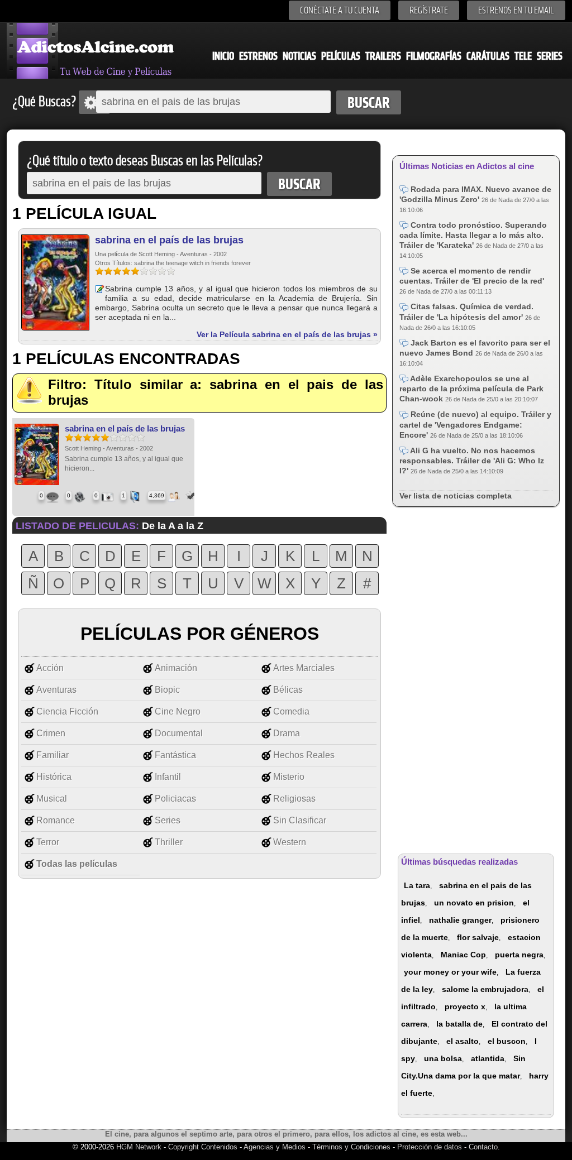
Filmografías (433, 56)
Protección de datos (429, 1147)
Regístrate (428, 10)
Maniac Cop (463, 954)
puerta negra (519, 954)
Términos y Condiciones (352, 1147)
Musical (51, 798)
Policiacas (175, 798)
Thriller (169, 842)
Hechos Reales (304, 755)
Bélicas (288, 689)
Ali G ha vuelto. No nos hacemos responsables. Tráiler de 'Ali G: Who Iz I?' (471, 460)
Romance (55, 820)
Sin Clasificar (299, 820)
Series (550, 56)
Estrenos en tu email (516, 10)
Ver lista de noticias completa (455, 495)
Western (289, 842)
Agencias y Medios (275, 1147)
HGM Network (138, 1147)
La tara (417, 885)
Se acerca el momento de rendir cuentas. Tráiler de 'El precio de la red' (471, 275)
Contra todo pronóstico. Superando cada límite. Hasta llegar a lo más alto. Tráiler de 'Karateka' (473, 235)
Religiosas (294, 798)
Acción (50, 668)
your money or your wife (450, 971)
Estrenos (258, 56)
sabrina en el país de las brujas (169, 240)
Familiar (52, 755)
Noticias (299, 56)
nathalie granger (460, 919)
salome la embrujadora (485, 989)
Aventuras (56, 689)
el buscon (507, 1041)
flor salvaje (478, 937)
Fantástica (175, 755)
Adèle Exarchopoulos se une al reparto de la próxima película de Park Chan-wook (471, 388)
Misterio (288, 777)
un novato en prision (474, 902)
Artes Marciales (304, 668)
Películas (340, 56)
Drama (286, 733)
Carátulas (487, 56)
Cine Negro (178, 711)
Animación (176, 668)
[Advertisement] (476, 678)
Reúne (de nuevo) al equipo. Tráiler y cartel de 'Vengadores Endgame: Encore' (475, 424)
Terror (47, 842)
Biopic (167, 689)
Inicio (223, 56)
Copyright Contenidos (202, 1147)
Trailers (383, 56)
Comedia (291, 711)
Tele (523, 56)
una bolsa (443, 1058)
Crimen (50, 733)
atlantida (487, 1058)
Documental (179, 733)
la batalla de (459, 1023)
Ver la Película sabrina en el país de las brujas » (287, 334)
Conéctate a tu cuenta (339, 10)
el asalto (462, 1041)
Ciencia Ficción (67, 711)
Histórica (54, 777)
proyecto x (465, 1006)
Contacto (483, 1147)
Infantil (168, 777)
